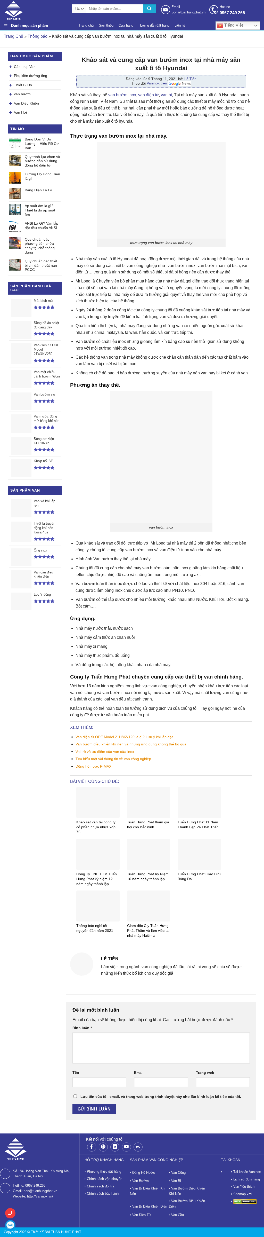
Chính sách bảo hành (103, 1193)
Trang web (205, 1072)
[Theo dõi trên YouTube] (126, 1147)
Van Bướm (140, 1181)
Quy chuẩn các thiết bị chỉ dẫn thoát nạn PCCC (41, 265)
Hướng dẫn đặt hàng (153, 25)
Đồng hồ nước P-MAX (93, 766)
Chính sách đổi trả (100, 1186)
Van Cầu (177, 1215)
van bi (166, 95)
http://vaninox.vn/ (40, 1196)
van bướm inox (122, 95)
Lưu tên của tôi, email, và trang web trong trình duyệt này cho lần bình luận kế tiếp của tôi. (160, 1096)
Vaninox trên (157, 83)
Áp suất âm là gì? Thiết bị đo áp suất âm (40, 210)
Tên (75, 1072)
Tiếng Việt (233, 25)
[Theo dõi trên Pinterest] (103, 1147)
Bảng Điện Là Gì (38, 190)
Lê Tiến (190, 79)
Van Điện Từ (141, 1215)
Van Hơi (20, 112)
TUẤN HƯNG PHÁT (66, 1232)
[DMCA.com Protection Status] (245, 1201)
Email (139, 1072)
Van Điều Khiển (26, 103)
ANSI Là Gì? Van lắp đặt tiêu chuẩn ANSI (41, 225)
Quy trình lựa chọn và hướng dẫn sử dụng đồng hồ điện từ (42, 161)
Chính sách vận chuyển (104, 1179)
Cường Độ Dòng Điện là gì (42, 176)
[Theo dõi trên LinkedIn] (114, 1147)
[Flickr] (138, 1147)
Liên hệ (180, 25)
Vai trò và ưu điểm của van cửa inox (105, 752)
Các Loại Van (25, 67)
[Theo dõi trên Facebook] (91, 1147)
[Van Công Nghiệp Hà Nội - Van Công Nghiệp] (35, 10)
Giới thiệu (106, 25)
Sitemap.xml (242, 1194)
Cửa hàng (126, 25)
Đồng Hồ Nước (143, 1173)
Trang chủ (86, 25)
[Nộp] (149, 8)
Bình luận (82, 1028)
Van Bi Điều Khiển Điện (149, 1206)
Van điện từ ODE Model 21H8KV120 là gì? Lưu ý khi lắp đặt (125, 737)
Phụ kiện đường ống (30, 76)
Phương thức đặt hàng (104, 1171)
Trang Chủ (13, 36)
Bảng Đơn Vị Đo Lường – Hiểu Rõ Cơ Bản (42, 143)
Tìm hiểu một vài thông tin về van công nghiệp (113, 759)
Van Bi (176, 1181)
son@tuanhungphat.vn (40, 1191)
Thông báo (37, 36)
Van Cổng (178, 1173)
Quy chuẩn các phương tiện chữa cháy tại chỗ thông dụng (40, 245)
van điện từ (148, 95)
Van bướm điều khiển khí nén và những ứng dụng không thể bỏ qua (131, 744)
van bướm (22, 94)
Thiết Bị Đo (23, 85)
